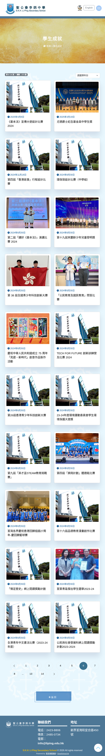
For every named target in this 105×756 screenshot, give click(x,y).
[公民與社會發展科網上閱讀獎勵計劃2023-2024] (77, 618)
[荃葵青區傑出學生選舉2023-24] (77, 564)
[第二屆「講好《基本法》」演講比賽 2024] (27, 213)
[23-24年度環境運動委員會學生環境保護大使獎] (77, 391)
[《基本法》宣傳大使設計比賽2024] (27, 97)
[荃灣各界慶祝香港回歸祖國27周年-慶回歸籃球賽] (27, 506)
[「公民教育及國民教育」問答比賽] (77, 271)
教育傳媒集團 (51, 754)
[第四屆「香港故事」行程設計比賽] (27, 155)
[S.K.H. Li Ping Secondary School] (19, 724)
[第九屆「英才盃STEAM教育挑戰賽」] (27, 449)
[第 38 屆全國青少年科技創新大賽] (27, 271)
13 (31, 673)
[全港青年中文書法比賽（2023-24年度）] (27, 618)
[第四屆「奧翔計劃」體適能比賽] (77, 449)
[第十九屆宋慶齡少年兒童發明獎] (77, 213)
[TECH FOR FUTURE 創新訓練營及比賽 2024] (77, 329)
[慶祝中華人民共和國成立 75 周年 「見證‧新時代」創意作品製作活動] (27, 329)
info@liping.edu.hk (51, 743)
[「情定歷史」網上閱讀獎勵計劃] (27, 564)
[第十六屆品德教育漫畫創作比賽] (77, 506)
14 (42, 673)
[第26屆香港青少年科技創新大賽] (27, 391)
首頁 (48, 46)
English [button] (89, 8)
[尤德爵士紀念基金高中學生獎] (77, 97)
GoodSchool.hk (63, 754)
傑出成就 (57, 46)
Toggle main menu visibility (99, 8)
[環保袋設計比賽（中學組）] (77, 155)
